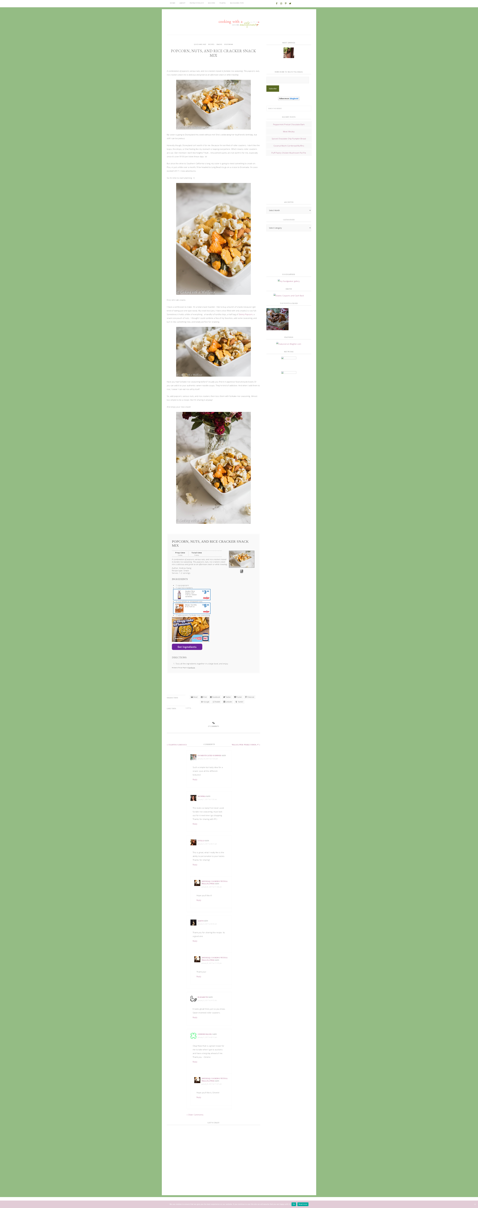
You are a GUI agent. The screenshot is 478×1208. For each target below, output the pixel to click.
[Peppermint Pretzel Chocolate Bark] (277, 319)
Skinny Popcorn (246, 314)
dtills (201, 840)
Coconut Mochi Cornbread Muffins (288, 145)
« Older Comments (195, 1114)
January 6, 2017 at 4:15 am (207, 1000)
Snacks (219, 44)
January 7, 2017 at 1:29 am (207, 799)
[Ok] (475, 1204)
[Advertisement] (285, 177)
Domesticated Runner (209, 755)
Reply (195, 779)
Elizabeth (203, 997)
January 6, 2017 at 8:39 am (207, 924)
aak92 (200, 921)
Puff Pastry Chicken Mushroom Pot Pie (288, 153)
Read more (303, 1204)
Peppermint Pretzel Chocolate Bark (288, 124)
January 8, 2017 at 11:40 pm (212, 887)
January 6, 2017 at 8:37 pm (207, 844)
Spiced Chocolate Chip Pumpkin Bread (289, 138)
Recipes (211, 44)
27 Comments (213, 726)
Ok (294, 1204)
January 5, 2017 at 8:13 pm (207, 1037)
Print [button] (241, 572)
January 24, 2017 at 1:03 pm (208, 759)
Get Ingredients (187, 646)
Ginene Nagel (205, 1034)
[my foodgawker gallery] (289, 281)
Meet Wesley (289, 131)
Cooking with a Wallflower (239, 22)
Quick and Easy (200, 44)
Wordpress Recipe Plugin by (183, 667)
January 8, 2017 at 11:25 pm (212, 963)
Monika (202, 796)
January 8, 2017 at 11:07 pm (212, 1084)
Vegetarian (228, 44)
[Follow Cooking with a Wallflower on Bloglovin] (289, 99)
